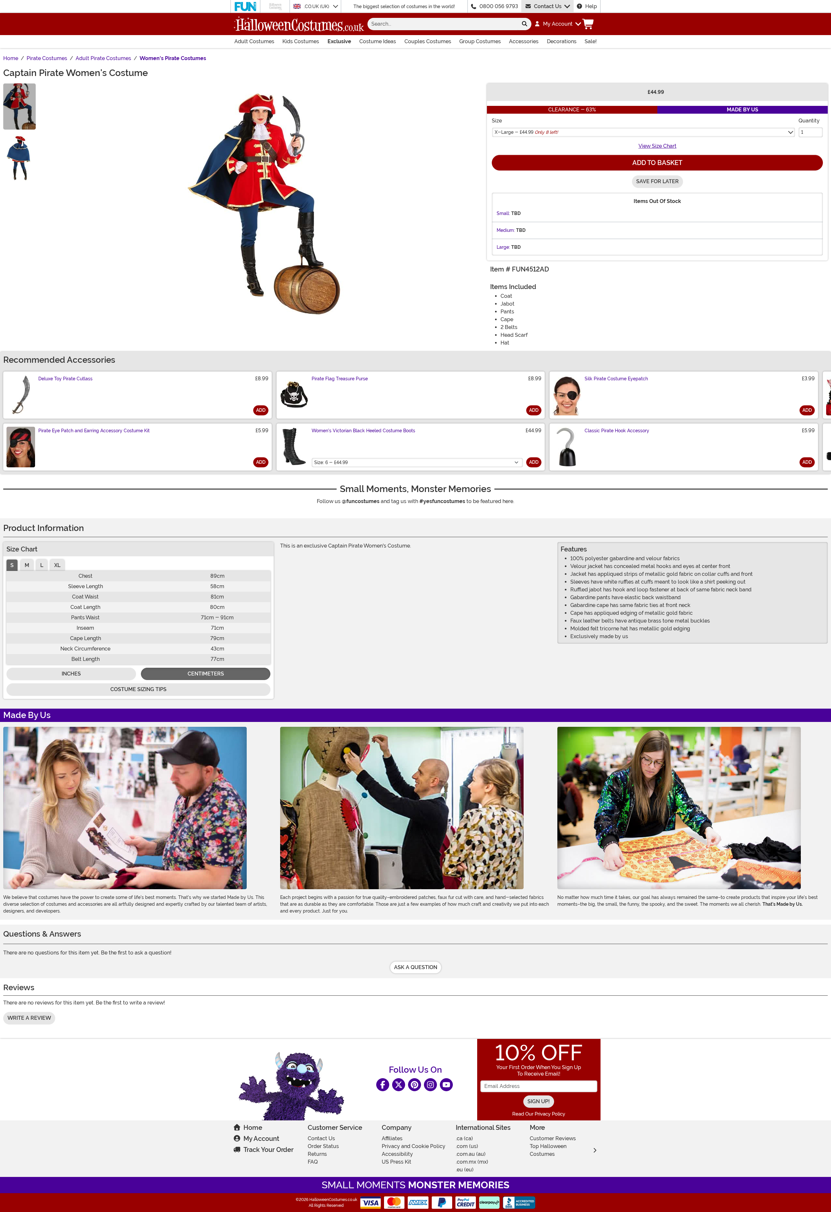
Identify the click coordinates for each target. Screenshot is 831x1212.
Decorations (562, 41)
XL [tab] (57, 565)
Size (497, 121)
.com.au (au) (471, 1154)
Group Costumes (480, 41)
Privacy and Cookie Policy (413, 1146)
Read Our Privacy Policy (538, 1114)
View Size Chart (657, 146)
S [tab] (12, 565)
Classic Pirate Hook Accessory (617, 430)
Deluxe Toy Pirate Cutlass (65, 378)
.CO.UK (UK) (317, 6)
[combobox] (442, 24)
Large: (503, 247)
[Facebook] (382, 1084)
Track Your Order (268, 1150)
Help (591, 6)
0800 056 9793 (498, 6)
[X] (398, 1084)
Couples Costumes (427, 41)
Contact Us (548, 6)
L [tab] (41, 565)
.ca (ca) (464, 1138)
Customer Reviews (553, 1138)
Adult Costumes (254, 41)
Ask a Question (415, 967)
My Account (261, 1139)
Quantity (809, 121)
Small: (503, 213)
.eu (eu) (465, 1170)
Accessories (524, 41)
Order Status (323, 1146)
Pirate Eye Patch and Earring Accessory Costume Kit (94, 430)
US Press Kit (396, 1162)
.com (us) (467, 1146)
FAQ (313, 1162)
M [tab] (27, 565)
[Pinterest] (414, 1084)
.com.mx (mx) (472, 1162)
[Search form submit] (524, 24)
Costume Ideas (377, 41)
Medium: (506, 230)
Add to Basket (657, 163)
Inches (71, 674)
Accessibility (397, 1154)
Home (252, 1127)
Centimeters (206, 674)
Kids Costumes (300, 41)
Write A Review (29, 1018)
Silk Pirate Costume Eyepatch (616, 378)
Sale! (591, 41)
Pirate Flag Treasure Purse (340, 378)
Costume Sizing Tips (138, 689)
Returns (317, 1154)
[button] (557, 24)
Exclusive (339, 41)
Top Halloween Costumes (548, 1150)
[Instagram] (430, 1084)
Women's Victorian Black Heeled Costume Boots (363, 430)
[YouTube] (446, 1084)
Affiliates (392, 1138)
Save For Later (657, 181)
